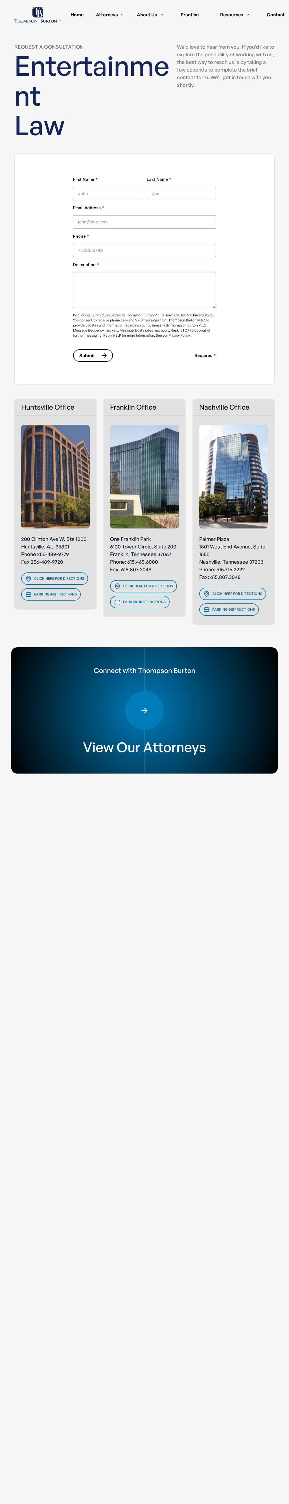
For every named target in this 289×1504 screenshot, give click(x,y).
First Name (85, 179)
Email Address (88, 207)
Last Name (159, 179)
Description (86, 264)
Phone (81, 236)
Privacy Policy (179, 335)
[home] (38, 15)
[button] (110, 15)
